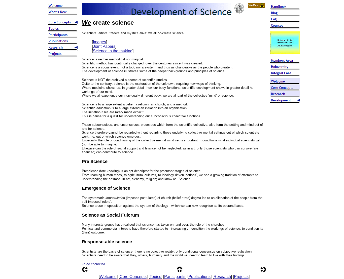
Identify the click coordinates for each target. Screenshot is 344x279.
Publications (199, 276)
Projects (241, 276)
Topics (155, 276)
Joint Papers (104, 46)
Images (99, 42)
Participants (174, 276)
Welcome (108, 276)
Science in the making (112, 51)
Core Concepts (133, 276)
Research (222, 276)
